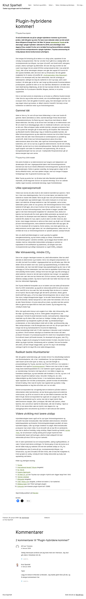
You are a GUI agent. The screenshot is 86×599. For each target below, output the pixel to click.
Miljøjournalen (22, 484)
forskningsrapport (38, 366)
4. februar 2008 (26, 548)
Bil (20, 517)
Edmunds (20, 486)
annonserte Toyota (58, 42)
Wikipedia (20, 479)
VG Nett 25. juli (22, 474)
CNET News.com (23, 481)
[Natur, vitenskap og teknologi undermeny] (74, 5)
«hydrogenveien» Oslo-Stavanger (54, 75)
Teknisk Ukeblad (23, 477)
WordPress (79, 595)
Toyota (19, 465)
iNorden (35, 493)
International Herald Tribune (27, 467)
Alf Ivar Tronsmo (26, 546)
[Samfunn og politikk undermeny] (46, 5)
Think (17, 70)
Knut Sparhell (12, 5)
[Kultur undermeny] (53, 5)
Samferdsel (25, 517)
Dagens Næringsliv (23, 472)
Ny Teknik (20, 470)
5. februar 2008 (26, 566)
